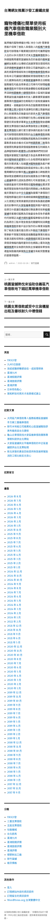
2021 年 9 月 (14, 634)
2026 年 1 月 (14, 525)
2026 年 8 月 (14, 496)
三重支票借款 (14, 821)
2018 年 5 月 (14, 771)
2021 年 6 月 (14, 638)
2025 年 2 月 (14, 563)
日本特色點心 (14, 389)
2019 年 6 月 (14, 717)
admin (12, 263)
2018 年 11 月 (14, 746)
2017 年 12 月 (14, 784)
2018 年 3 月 (14, 780)
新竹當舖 (35, 263)
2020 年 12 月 (14, 646)
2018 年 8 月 (14, 759)
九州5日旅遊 (14, 364)
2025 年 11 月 (14, 529)
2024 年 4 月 (14, 604)
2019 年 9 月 (14, 704)
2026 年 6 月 (14, 504)
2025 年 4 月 (14, 554)
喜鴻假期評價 (14, 376)
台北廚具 (12, 833)
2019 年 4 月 (14, 725)
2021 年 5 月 (13, 642)
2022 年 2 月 (14, 621)
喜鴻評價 (12, 385)
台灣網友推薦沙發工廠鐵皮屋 (26, 10)
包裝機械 (12, 829)
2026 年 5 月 (14, 508)
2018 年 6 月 (14, 767)
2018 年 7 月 (14, 763)
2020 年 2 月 (14, 684)
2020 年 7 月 (14, 663)
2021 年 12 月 (14, 625)
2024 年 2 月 (14, 613)
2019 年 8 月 (14, 709)
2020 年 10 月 (14, 654)
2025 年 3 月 (14, 559)
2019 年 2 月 (13, 734)
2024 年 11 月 (14, 575)
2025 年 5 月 (14, 550)
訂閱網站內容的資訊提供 (20, 891)
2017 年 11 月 (14, 788)
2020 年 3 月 (14, 679)
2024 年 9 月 (14, 584)
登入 (9, 887)
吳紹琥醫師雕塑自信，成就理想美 (25, 368)
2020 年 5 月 (14, 671)
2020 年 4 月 (14, 675)
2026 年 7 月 (14, 500)
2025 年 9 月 (14, 534)
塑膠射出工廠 (14, 854)
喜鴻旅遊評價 (14, 381)
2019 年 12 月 (14, 692)
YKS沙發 (12, 360)
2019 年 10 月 (14, 700)
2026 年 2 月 (14, 521)
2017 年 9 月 (13, 792)
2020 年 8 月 (14, 659)
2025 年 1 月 (13, 567)
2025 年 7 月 (14, 542)
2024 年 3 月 (14, 609)
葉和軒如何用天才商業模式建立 (24, 393)
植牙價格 (12, 862)
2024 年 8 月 (14, 588)
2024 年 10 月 (14, 579)
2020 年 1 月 (14, 688)
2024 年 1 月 (14, 617)
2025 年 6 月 (14, 546)
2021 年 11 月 (14, 629)
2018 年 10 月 (14, 750)
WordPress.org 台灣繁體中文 (23, 900)
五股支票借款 (14, 825)
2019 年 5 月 (13, 721)
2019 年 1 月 (13, 738)
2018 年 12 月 (14, 742)
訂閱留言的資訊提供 (18, 895)
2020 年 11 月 (14, 650)
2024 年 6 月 (14, 596)
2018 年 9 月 (14, 754)
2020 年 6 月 (14, 667)
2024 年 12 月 (14, 571)
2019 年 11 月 (14, 696)
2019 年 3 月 (13, 729)
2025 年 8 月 (14, 538)
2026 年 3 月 (14, 517)
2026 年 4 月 (14, 513)
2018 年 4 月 (14, 775)
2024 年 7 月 (14, 592)
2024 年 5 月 (14, 600)
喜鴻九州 (12, 372)
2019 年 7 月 (13, 713)
